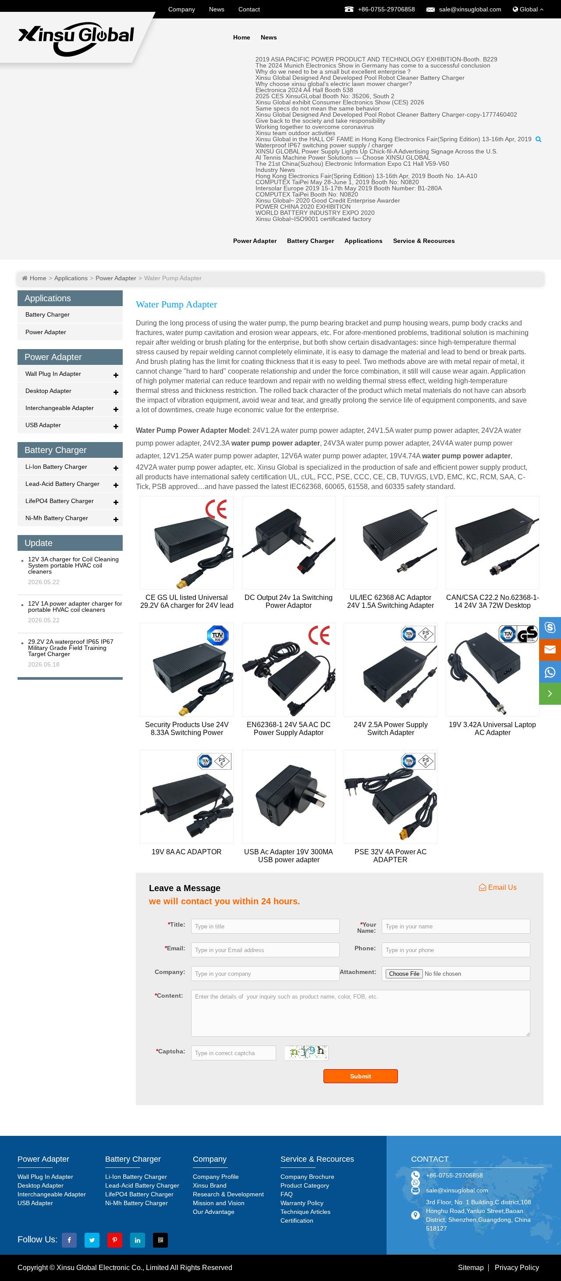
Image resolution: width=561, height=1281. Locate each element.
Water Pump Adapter (173, 278)
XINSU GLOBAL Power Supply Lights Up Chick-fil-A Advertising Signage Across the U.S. (377, 151)
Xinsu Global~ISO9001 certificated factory (313, 218)
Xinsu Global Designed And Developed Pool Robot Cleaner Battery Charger (360, 77)
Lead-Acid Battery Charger (62, 483)
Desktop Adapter (48, 390)
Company (181, 9)
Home (241, 37)
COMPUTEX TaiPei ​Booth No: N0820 (307, 194)
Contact (249, 9)
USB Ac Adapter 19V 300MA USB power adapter (288, 856)
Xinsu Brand (210, 1185)
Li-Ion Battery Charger (56, 466)
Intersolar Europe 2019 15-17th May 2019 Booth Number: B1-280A (349, 188)
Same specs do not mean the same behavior (318, 108)
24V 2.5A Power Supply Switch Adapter (391, 728)
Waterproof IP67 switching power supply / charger (324, 145)
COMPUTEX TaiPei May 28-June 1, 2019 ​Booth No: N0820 (337, 182)
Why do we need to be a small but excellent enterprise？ (334, 71)
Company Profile (216, 1176)
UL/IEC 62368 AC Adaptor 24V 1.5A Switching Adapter (390, 601)
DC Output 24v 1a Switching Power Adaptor (289, 601)
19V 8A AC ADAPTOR (187, 852)
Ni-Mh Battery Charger (56, 517)
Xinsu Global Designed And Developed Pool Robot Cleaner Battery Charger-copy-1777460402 (386, 114)
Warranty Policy (301, 1202)
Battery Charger (310, 240)
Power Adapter (255, 240)
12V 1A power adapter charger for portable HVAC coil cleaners (75, 606)
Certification (296, 1220)
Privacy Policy (517, 1267)
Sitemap (471, 1267)
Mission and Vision (219, 1202)
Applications (363, 240)
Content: (169, 995)
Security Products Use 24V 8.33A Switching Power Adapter (187, 729)
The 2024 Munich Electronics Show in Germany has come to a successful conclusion (373, 65)
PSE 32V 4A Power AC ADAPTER (391, 856)
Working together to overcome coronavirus (315, 126)
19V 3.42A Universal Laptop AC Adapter (492, 728)
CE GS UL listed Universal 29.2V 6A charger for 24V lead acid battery (187, 602)
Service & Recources (424, 240)
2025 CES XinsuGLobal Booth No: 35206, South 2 (325, 96)
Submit (360, 1076)
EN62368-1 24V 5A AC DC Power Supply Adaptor (289, 728)
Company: (170, 971)
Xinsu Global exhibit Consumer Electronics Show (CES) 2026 (340, 102)
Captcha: (170, 1051)
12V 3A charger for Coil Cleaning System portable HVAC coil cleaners (73, 565)
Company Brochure (307, 1176)
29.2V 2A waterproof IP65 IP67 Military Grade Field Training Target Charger (71, 648)
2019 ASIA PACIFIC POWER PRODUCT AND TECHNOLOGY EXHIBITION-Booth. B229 (376, 59)
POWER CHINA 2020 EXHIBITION (303, 206)
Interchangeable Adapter (59, 407)
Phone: (365, 948)
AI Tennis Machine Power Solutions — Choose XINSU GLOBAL (343, 157)
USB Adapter (43, 424)
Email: (175, 948)
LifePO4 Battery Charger (59, 500)
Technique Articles (305, 1211)
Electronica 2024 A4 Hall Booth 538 (304, 89)
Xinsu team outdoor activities (295, 132)
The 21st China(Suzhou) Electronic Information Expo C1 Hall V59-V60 (352, 163)
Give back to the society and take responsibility (320, 120)
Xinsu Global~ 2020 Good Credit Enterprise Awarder (328, 200)
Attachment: (358, 971)
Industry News (275, 169)
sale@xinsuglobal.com (470, 9)
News (216, 9)
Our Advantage (213, 1211)
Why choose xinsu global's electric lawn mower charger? (334, 83)
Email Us (502, 887)
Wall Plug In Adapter (53, 373)
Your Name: (366, 927)
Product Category (304, 1185)
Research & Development (228, 1194)
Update (39, 543)
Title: (176, 924)
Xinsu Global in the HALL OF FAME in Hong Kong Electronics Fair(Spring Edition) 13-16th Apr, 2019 (394, 139)
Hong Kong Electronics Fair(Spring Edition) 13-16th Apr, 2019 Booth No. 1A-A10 (366, 175)
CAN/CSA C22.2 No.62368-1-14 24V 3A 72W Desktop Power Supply (492, 602)
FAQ (286, 1194)
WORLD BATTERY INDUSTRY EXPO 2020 (315, 212)
